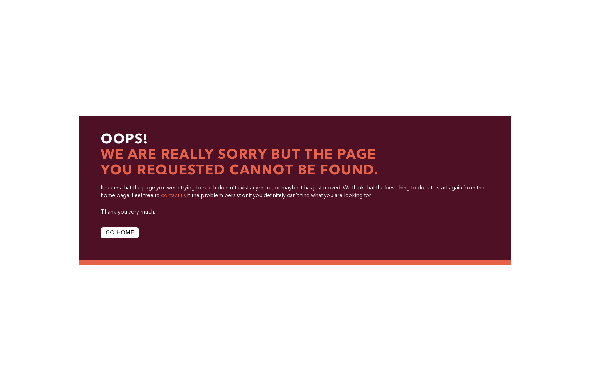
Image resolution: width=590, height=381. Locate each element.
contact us (173, 196)
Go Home (120, 233)
